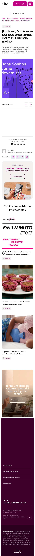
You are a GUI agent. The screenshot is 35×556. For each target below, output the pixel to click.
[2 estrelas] (15, 144)
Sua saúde (15, 18)
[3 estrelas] (18, 144)
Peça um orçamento (17, 400)
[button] (17, 466)
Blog (8, 18)
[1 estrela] (12, 144)
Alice (3, 18)
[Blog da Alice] (5, 4)
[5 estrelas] (24, 144)
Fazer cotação (20, 4)
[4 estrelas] (21, 144)
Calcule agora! (17, 176)
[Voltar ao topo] (29, 517)
